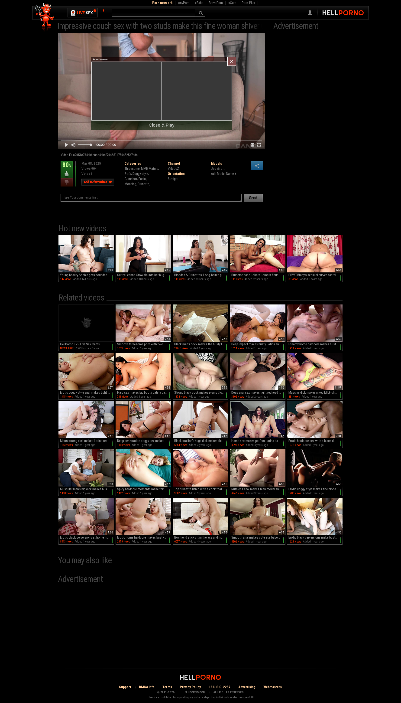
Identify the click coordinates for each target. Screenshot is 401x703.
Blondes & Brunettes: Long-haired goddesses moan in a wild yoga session (201, 275)
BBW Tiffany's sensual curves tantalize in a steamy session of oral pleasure (315, 275)
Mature (153, 169)
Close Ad (231, 61)
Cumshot (131, 179)
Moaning (130, 184)
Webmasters (272, 687)
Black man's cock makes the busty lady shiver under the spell (201, 344)
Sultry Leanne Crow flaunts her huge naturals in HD (144, 275)
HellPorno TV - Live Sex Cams (80, 344)
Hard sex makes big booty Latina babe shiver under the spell (144, 392)
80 (66, 168)
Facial (142, 179)
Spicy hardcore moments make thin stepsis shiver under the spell (144, 489)
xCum (232, 3)
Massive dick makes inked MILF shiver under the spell (315, 392)
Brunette (143, 184)
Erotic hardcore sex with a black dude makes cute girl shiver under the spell (315, 441)
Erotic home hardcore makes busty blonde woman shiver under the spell (144, 537)
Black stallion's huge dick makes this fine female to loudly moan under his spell (201, 441)
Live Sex (83, 12)
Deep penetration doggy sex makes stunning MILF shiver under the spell (144, 441)
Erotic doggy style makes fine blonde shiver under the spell (315, 489)
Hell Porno (45, 17)
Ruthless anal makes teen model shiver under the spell (258, 489)
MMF (144, 169)
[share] (257, 165)
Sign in (310, 13)
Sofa (128, 174)
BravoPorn (216, 3)
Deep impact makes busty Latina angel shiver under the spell (258, 344)
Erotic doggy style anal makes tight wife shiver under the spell (87, 392)
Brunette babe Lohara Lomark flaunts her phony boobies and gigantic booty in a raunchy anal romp (258, 275)
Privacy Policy (190, 687)
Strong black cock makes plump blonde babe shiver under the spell (201, 392)
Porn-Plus (248, 3)
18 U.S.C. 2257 (219, 687)
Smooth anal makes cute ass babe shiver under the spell (258, 537)
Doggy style (140, 174)
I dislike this (67, 182)
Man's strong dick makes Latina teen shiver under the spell (87, 441)
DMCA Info (147, 687)
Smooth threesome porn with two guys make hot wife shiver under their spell (144, 344)
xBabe (199, 3)
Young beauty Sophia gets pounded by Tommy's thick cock (87, 275)
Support (125, 687)
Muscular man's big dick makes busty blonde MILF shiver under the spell (87, 489)
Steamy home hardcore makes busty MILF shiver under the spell (315, 344)
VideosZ (173, 169)
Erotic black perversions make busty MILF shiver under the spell (315, 537)
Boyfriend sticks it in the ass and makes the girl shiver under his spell (201, 537)
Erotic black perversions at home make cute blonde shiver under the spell (87, 537)
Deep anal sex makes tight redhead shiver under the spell (258, 392)
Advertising (246, 687)
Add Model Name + (223, 174)
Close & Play (162, 125)
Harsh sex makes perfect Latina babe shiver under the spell (258, 441)
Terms (167, 687)
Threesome (132, 169)
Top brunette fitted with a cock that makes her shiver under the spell (201, 489)
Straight (173, 179)
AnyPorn (183, 3)
